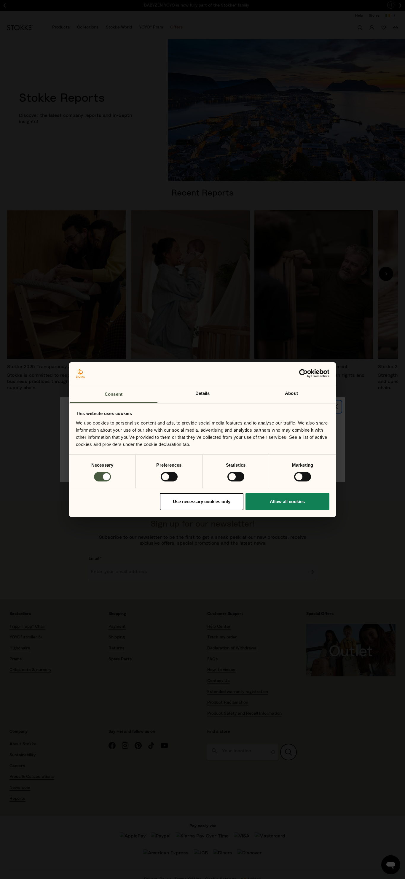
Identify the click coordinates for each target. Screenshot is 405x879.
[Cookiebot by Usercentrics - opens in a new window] (303, 373)
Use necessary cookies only (201, 501)
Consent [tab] (113, 393)
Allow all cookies (287, 501)
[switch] (169, 476)
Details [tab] (202, 392)
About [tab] (291, 392)
